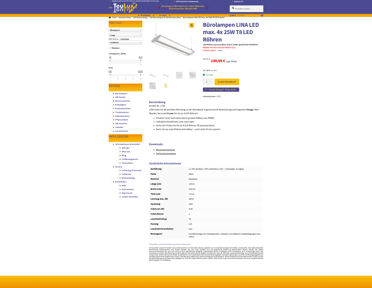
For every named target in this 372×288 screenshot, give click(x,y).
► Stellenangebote (128, 159)
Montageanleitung (165, 149)
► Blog (122, 155)
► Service (117, 166)
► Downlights (119, 104)
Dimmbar (116, 48)
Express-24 (238, 1)
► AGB (122, 185)
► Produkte (144, 15)
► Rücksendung (127, 178)
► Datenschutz (126, 189)
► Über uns (124, 151)
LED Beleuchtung (140, 17)
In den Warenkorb (227, 81)
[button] (191, 25)
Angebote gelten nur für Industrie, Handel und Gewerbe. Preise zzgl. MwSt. (135, 1)
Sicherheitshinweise (166, 153)
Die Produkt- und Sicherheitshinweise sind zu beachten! (169, 244)
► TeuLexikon (126, 162)
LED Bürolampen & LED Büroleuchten (165, 17)
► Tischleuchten (121, 112)
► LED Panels (119, 97)
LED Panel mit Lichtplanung (187, 1)
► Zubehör (118, 127)
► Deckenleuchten (122, 108)
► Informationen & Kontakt (126, 144)
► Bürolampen (120, 93)
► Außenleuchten (121, 116)
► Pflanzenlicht (120, 119)
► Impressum (125, 193)
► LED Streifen (120, 123)
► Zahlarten (125, 174)
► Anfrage (124, 147)
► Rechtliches (119, 181)
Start (114, 17)
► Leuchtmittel (120, 131)
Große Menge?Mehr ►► (222, 89)
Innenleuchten (125, 17)
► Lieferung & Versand (130, 170)
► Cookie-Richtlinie (128, 196)
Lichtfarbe (125, 39)
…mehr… (220, 50)
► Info (163, 15)
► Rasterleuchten (121, 101)
